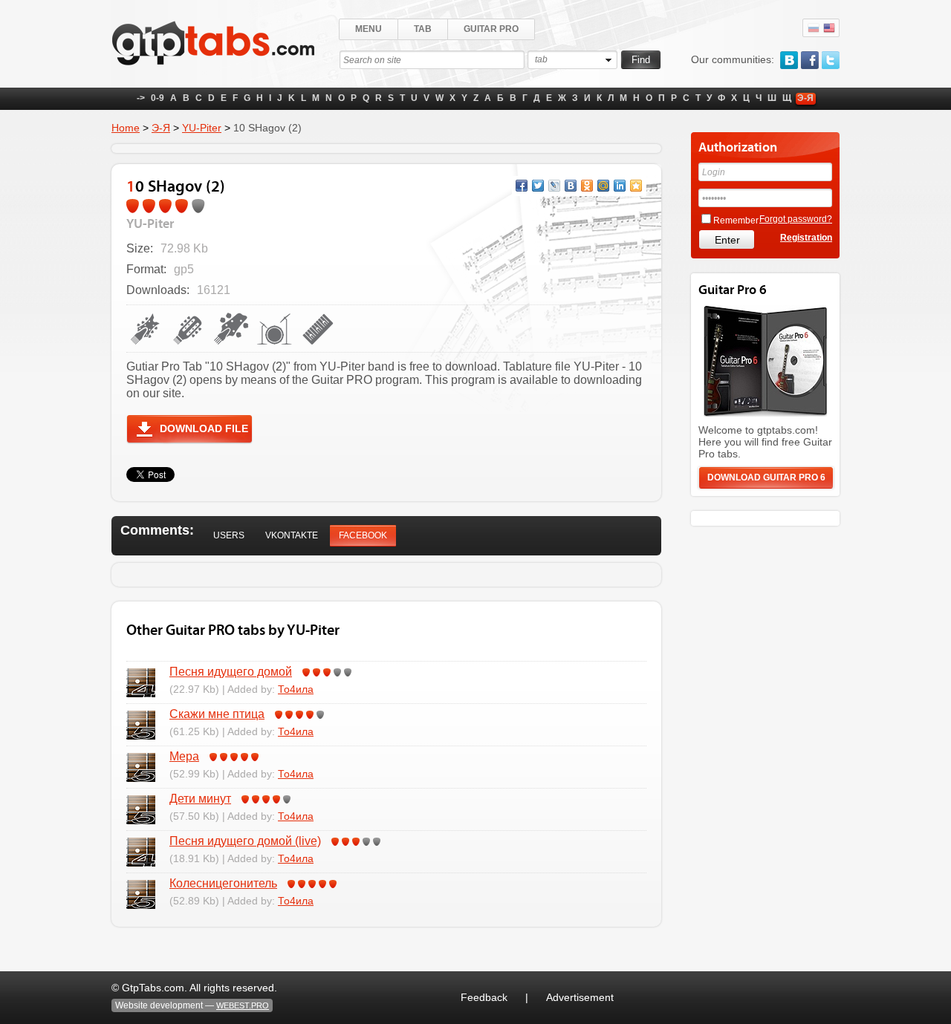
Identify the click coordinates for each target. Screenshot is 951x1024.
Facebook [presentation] (363, 535)
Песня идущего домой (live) (245, 841)
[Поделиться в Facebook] (522, 186)
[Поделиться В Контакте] (571, 186)
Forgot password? (795, 219)
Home (125, 128)
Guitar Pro (491, 29)
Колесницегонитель (223, 883)
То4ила (296, 689)
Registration (806, 237)
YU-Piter (201, 128)
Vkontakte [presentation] (291, 535)
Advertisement (580, 997)
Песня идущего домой (230, 671)
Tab (423, 29)
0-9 (157, 98)
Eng (829, 28)
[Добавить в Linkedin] (620, 186)
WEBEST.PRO (242, 1005)
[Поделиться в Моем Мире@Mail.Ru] (603, 186)
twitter (831, 60)
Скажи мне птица (216, 714)
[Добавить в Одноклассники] (587, 186)
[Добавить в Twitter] (538, 186)
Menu (368, 29)
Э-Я (805, 98)
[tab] (228, 535)
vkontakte (789, 60)
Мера (184, 756)
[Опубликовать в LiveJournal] (554, 186)
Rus (813, 28)
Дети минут (200, 798)
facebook (810, 60)
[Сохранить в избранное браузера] (636, 186)
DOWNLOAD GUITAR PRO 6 (766, 477)
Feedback (484, 997)
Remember (736, 220)
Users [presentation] (228, 535)
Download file (204, 428)
